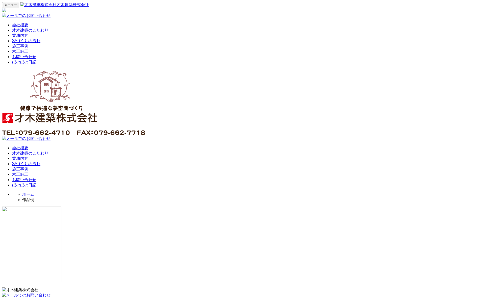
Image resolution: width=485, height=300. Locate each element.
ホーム (28, 194)
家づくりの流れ (26, 41)
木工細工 (20, 51)
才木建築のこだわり (30, 30)
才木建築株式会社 (73, 5)
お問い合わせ (24, 57)
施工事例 (20, 46)
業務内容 (20, 35)
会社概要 (20, 25)
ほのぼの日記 (24, 62)
